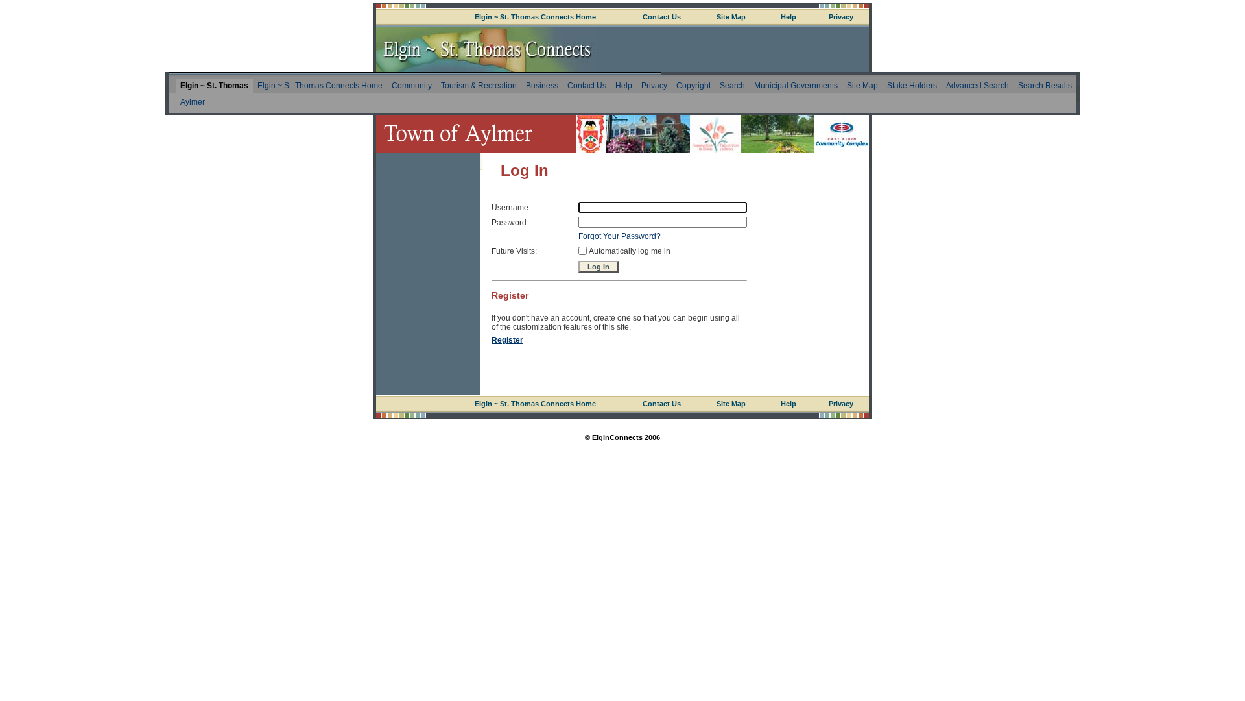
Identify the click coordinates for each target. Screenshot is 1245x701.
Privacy (841, 17)
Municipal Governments (796, 85)
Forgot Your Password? (619, 236)
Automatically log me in (629, 251)
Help (788, 17)
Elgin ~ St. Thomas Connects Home (535, 17)
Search (732, 85)
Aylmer (192, 101)
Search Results (1045, 85)
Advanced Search (977, 85)
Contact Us (662, 17)
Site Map (731, 17)
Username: (511, 207)
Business (542, 85)
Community (412, 85)
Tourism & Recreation (479, 85)
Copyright (693, 85)
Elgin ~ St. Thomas (214, 85)
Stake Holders (912, 85)
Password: (510, 222)
